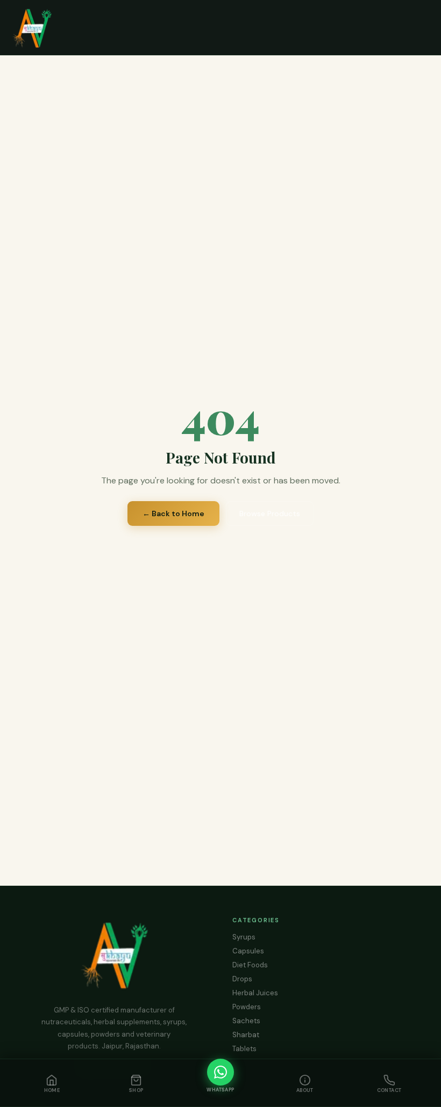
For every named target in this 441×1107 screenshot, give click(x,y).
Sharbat (245, 1034)
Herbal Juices (255, 992)
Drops (242, 978)
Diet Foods (250, 964)
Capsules (248, 951)
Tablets (244, 1048)
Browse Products (269, 513)
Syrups (243, 937)
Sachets (246, 1020)
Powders (246, 1006)
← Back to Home (173, 513)
